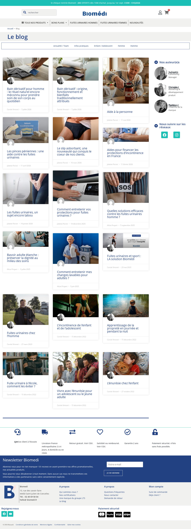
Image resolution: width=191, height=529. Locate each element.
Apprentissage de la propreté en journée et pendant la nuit (122, 328)
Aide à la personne (120, 112)
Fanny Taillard (173, 105)
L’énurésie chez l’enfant (122, 383)
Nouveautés (136, 22)
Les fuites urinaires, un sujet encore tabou (22, 213)
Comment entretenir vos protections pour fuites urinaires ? (74, 212)
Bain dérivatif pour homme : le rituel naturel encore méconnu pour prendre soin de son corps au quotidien (25, 95)
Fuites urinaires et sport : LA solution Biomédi (124, 257)
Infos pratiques (81, 46)
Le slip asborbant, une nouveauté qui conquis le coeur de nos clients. (74, 151)
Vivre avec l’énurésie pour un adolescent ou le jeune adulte (74, 394)
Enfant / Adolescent (103, 46)
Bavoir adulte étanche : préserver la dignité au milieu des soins (23, 258)
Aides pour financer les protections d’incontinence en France (125, 153)
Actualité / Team (61, 46)
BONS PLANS (57, 22)
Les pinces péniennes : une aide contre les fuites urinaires (25, 154)
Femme (121, 46)
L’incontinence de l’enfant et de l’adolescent (74, 326)
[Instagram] (176, 135)
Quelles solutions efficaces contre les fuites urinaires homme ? (125, 214)
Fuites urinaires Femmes (113, 22)
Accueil (10, 28)
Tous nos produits (35, 22)
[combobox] (39, 12)
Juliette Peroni (173, 72)
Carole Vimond (173, 87)
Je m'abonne (113, 473)
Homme (134, 46)
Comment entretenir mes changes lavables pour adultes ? (74, 275)
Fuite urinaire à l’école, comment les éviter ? (22, 384)
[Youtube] (10, 514)
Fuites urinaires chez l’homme (21, 334)
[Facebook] (164, 135)
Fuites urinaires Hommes (83, 22)
